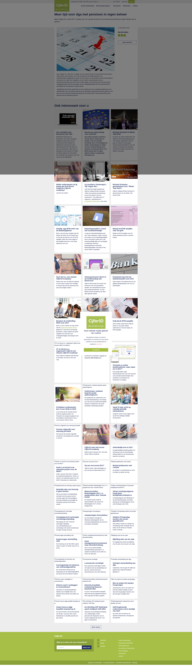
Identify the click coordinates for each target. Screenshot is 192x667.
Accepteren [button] (96, 350)
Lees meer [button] (99, 344)
